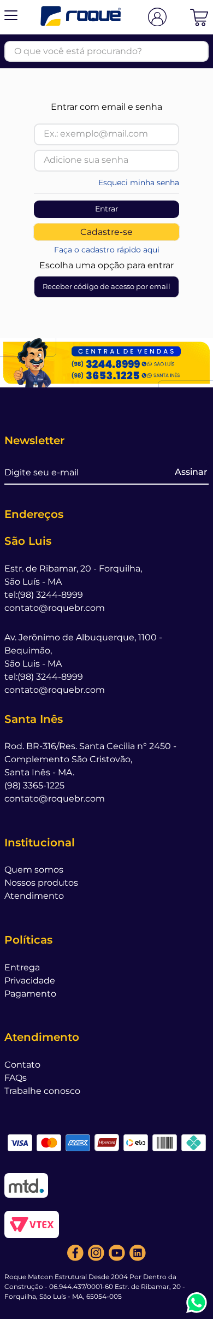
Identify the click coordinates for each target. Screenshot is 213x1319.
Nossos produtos (41, 883)
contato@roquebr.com (54, 608)
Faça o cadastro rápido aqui (106, 250)
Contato (22, 1064)
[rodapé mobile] (106, 362)
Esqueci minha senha (138, 182)
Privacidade (29, 980)
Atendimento (34, 896)
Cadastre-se (106, 232)
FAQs (15, 1078)
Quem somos (33, 869)
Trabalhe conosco (42, 1091)
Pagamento (30, 993)
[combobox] (106, 51)
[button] (10, 17)
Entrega (22, 967)
